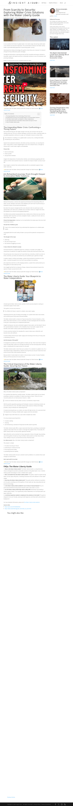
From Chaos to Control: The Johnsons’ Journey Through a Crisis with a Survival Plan (59, 82)
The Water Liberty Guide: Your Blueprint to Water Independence (20, 119)
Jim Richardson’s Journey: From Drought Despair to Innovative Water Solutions (23, 117)
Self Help (44, 3)
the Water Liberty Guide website (32, 502)
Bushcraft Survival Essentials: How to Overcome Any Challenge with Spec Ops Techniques (35, 695)
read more (52, 60)
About (61, 3)
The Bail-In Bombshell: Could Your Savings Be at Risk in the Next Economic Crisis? (59, 55)
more (55, 16)
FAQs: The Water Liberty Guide (12, 122)
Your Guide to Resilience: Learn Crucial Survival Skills (24, 742)
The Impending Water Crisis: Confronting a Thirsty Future (18, 116)
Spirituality (36, 3)
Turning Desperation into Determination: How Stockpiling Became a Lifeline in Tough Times (59, 110)
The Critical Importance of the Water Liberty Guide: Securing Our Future (22, 120)
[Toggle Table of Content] (38, 114)
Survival (24, 18)
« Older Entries (18, 797)
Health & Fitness (53, 3)
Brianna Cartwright (9, 18)
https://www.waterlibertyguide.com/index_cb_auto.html (18, 508)
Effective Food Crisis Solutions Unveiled (20, 789)
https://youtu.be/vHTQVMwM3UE (12, 506)
